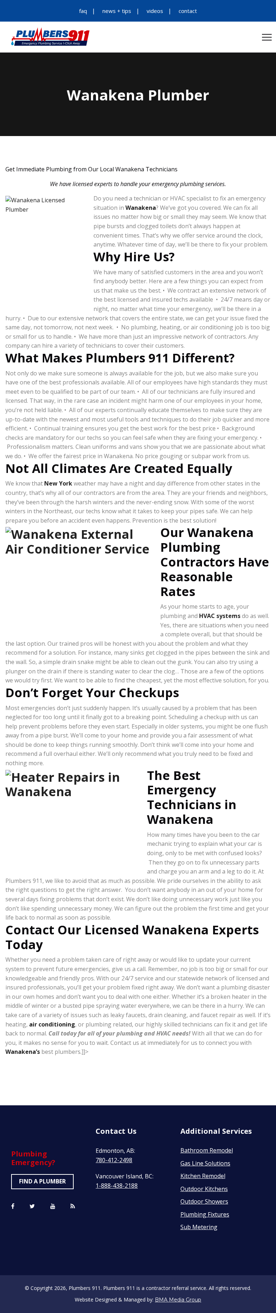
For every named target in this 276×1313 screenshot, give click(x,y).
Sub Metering (198, 1227)
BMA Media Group (178, 1299)
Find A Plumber (42, 1181)
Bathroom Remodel (206, 1150)
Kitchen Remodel (202, 1176)
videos (155, 10)
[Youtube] (53, 1206)
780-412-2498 (114, 1160)
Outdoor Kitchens (204, 1189)
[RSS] (72, 1206)
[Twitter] (32, 1206)
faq (83, 10)
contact (188, 10)
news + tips (116, 10)
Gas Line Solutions (205, 1163)
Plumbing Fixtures (204, 1214)
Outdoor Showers (204, 1201)
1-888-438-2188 (117, 1186)
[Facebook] (13, 1206)
